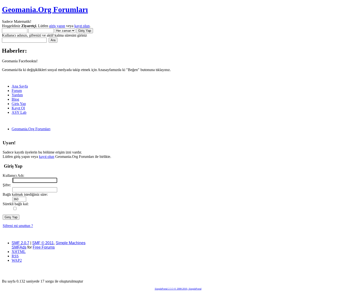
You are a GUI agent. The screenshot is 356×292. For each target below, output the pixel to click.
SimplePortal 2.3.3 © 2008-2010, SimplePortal (178, 288)
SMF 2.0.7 (20, 243)
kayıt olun (82, 26)
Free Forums (44, 247)
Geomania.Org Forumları (45, 9)
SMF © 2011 (43, 243)
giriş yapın (57, 26)
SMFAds (19, 247)
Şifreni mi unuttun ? (18, 226)
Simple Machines (70, 243)
